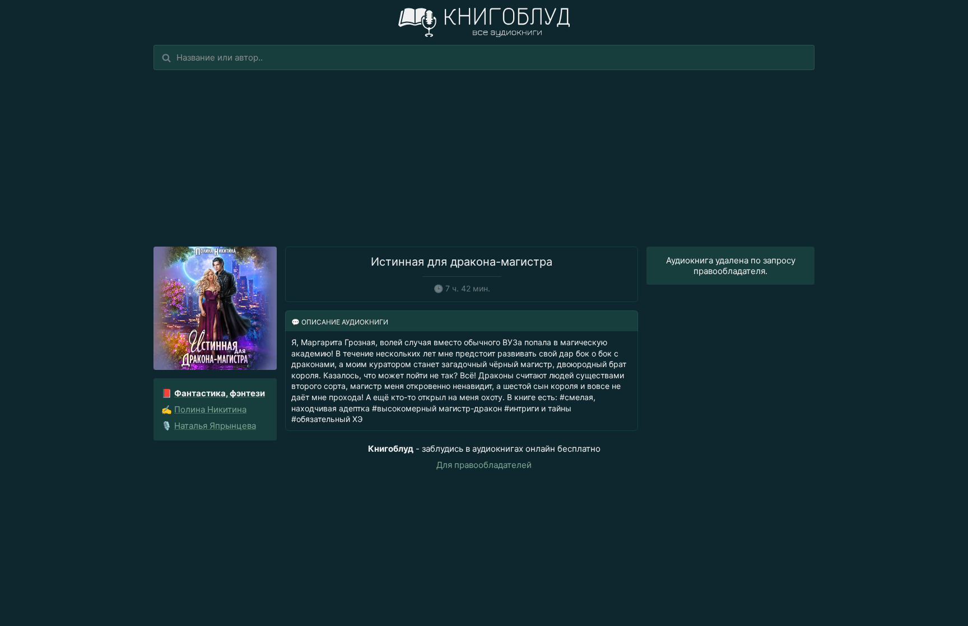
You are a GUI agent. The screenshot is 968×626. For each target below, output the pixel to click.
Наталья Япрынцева (215, 425)
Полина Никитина (210, 409)
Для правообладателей (484, 465)
